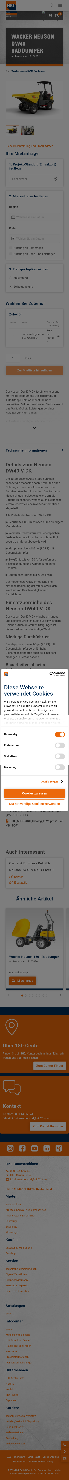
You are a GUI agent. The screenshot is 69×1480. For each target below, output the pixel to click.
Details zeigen (49, 781)
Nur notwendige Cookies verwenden (34, 804)
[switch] (60, 745)
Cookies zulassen (34, 793)
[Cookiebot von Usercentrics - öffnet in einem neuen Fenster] (49, 674)
